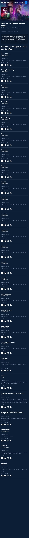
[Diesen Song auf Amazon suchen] (11, 65)
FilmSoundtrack (7, 2)
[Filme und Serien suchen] (26, 2)
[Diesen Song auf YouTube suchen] (2, 65)
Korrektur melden (22, 42)
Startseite (3, 31)
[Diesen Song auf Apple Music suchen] (5, 65)
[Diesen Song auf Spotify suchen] (8, 65)
